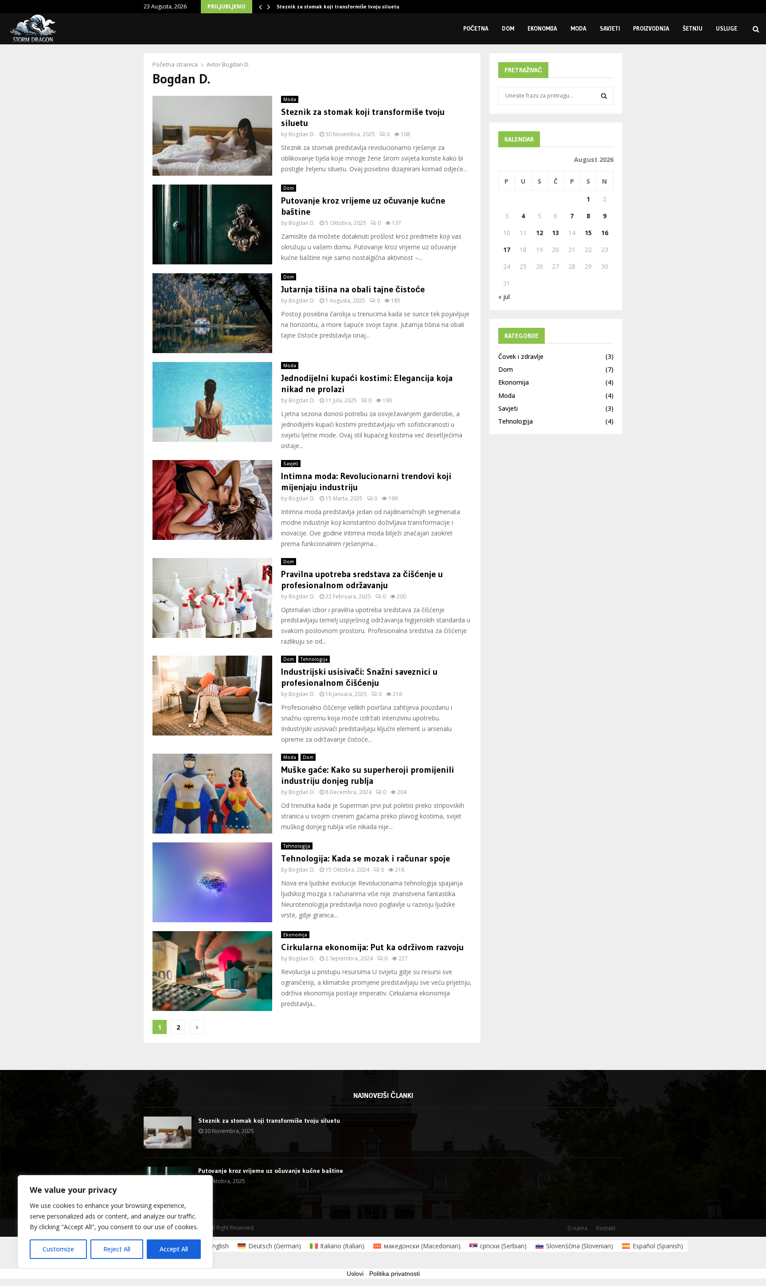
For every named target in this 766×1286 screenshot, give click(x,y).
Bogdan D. (236, 64)
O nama (577, 1228)
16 (604, 232)
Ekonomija (542, 28)
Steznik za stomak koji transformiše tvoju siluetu (338, 6)
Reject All (116, 1249)
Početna (476, 28)
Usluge (726, 28)
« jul (504, 296)
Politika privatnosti (394, 1273)
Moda (578, 28)
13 (555, 232)
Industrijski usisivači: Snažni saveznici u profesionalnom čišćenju (359, 677)
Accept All (174, 1249)
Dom (508, 28)
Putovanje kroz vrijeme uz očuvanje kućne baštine (270, 1171)
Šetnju (693, 28)
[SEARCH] (604, 96)
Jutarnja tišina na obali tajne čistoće (353, 289)
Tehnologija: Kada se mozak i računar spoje (365, 858)
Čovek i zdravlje (520, 356)
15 (588, 232)
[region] (115, 1221)
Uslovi (355, 1273)
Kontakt (605, 1228)
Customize (58, 1249)
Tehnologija (314, 659)
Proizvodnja (651, 28)
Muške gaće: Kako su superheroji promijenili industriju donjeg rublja (367, 775)
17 (506, 249)
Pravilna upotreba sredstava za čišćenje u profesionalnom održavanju (362, 579)
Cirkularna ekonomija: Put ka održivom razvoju (372, 947)
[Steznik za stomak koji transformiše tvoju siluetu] (168, 1132)
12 (539, 232)
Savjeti (610, 28)
